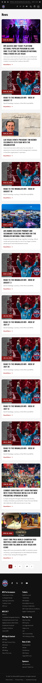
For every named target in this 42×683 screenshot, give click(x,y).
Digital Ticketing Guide (28, 612)
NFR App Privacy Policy (8, 642)
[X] (20, 6)
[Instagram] (23, 6)
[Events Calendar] (34, 6)
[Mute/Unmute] (40, 2)
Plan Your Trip (27, 617)
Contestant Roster (7, 598)
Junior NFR (5, 631)
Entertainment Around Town (10, 620)
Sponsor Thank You (27, 667)
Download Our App (31, 680)
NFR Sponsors (26, 664)
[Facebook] (17, 6)
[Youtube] (27, 583)
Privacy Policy (19, 680)
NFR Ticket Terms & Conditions (31, 609)
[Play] (5, 2)
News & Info (26, 641)
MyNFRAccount (26, 595)
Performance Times (7, 595)
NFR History (25, 653)
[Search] (30, 6)
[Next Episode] (8, 2)
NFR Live (4, 606)
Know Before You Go (28, 603)
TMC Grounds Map (27, 634)
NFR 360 (4, 648)
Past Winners (25, 650)
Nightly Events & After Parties (10, 623)
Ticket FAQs (25, 598)
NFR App (4, 639)
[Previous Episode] (2, 2)
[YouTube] (27, 6)
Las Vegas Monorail (27, 625)
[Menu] (38, 6)
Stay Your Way (26, 620)
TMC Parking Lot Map (28, 636)
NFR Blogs (5, 650)
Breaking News (26, 645)
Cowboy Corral (6, 603)
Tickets (25, 592)
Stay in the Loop (6, 653)
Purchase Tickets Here (28, 606)
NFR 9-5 (4, 615)
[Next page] (32, 566)
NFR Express (25, 623)
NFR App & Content (8, 636)
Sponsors (25, 661)
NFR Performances (8, 592)
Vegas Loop (25, 628)
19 (27, 566)
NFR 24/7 (5, 611)
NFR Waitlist (25, 601)
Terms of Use (9, 680)
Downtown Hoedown (8, 625)
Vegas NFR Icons (27, 656)
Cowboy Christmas (7, 628)
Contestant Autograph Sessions (11, 617)
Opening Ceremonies (8, 601)
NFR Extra (5, 645)
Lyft (23, 631)
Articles (24, 648)
